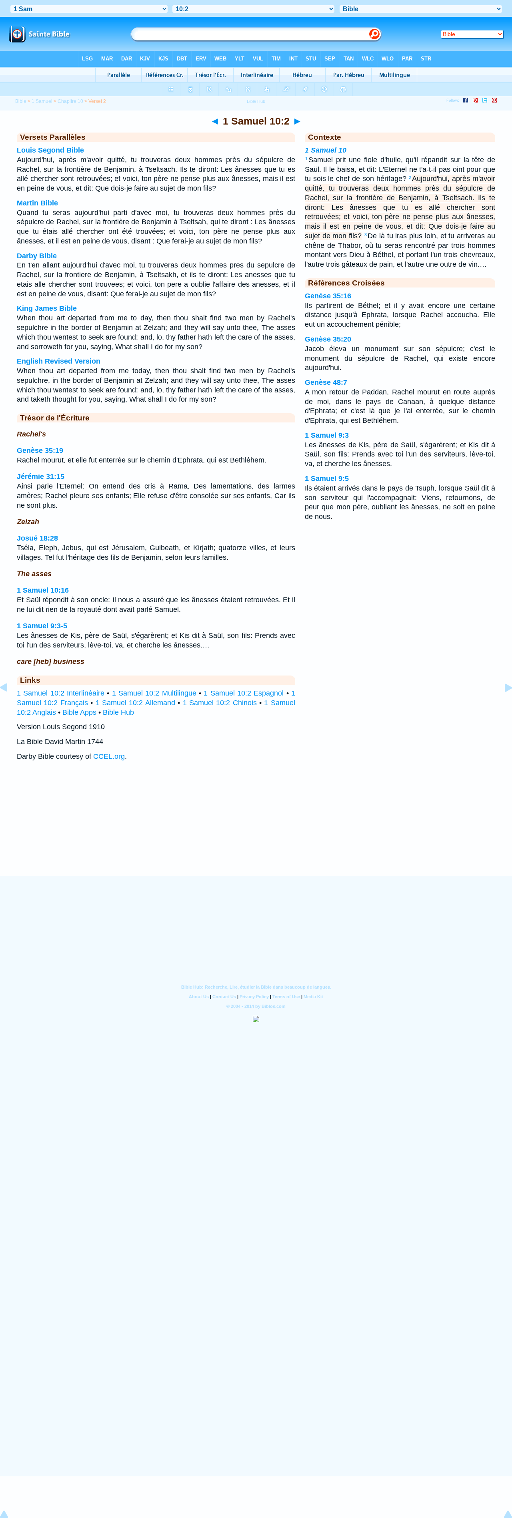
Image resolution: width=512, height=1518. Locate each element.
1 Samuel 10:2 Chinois (220, 703)
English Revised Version (58, 361)
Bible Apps (79, 712)
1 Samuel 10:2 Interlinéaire (60, 693)
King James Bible (47, 308)
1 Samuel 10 (325, 150)
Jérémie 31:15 (40, 476)
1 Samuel (42, 101)
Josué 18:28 (37, 538)
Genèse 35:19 (40, 450)
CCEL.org (109, 756)
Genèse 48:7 (326, 382)
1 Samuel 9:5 (327, 479)
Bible (20, 101)
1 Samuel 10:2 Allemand (135, 703)
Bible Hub (118, 712)
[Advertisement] (256, 826)
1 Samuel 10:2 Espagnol (244, 693)
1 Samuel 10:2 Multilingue (154, 693)
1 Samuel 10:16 (43, 590)
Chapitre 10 (70, 101)
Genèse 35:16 (328, 296)
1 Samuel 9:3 (327, 435)
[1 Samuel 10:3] (502, 706)
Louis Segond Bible (50, 150)
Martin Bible (37, 203)
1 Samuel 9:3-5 (42, 626)
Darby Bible (37, 256)
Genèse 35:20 (328, 339)
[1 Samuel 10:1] (10, 706)
